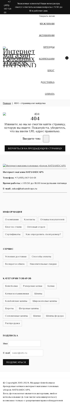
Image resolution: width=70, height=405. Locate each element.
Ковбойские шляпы (16, 300)
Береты (9, 308)
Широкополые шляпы (44, 300)
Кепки (50, 285)
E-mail (6, 352)
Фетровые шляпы (29, 308)
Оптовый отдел (36, 226)
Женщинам (46, 35)
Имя (5, 343)
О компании (12, 219)
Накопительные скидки (43, 263)
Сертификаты (12, 234)
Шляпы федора (55, 315)
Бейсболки (11, 285)
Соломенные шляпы (16, 315)
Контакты (29, 219)
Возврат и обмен (14, 263)
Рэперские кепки (32, 285)
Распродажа (12, 323)
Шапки (37, 315)
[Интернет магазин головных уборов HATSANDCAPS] (19, 56)
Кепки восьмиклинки (17, 293)
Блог (50, 70)
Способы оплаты (41, 256)
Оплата (49, 93)
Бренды (48, 46)
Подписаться (16, 362)
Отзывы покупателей (52, 219)
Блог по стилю (13, 226)
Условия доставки (15, 256)
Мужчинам (47, 23)
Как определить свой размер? (43, 234)
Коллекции (46, 58)
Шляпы (38, 293)
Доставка (47, 82)
